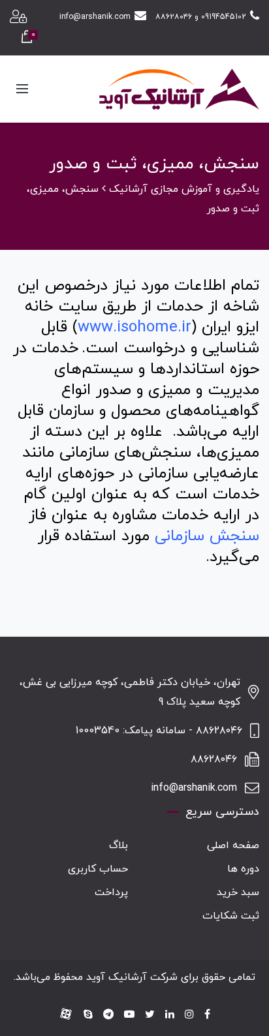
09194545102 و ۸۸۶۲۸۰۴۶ (200, 17)
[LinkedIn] (169, 1015)
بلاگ (118, 845)
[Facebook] (207, 1015)
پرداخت (111, 892)
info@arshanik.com (95, 17)
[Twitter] (150, 1015)
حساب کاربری (98, 869)
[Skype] (88, 1015)
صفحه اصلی (233, 845)
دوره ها (243, 869)
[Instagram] (189, 1015)
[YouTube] (129, 1015)
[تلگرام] (108, 1015)
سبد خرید (238, 892)
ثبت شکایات (230, 916)
